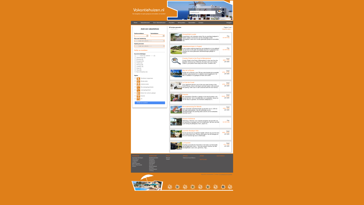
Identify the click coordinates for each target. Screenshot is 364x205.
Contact (201, 22)
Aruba (202, 156)
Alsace (134, 166)
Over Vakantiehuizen (159, 22)
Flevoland (151, 163)
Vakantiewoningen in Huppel (192, 46)
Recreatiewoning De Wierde (191, 106)
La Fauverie (186, 143)
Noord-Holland (153, 166)
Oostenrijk (221, 156)
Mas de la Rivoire (188, 70)
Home (135, 22)
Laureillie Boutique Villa (190, 131)
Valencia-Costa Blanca (189, 157)
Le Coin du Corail (188, 82)
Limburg (151, 170)
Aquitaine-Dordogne (137, 157)
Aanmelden (191, 22)
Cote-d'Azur (135, 159)
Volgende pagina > (227, 29)
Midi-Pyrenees (136, 163)
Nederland (153, 156)
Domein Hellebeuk (188, 118)
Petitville (185, 94)
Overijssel (152, 160)
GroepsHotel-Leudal (189, 34)
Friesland (151, 159)
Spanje (185, 156)
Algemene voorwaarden (207, 174)
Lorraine (134, 162)
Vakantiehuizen (145, 22)
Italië (168, 156)
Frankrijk (135, 156)
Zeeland (151, 167)
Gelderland (152, 162)
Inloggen (229, 22)
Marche (168, 157)
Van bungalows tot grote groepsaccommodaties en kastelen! (149, 14)
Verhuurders (181, 22)
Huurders (171, 22)
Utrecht (151, 165)
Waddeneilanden (153, 157)
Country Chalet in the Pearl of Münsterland (196, 58)
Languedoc (135, 160)
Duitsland (203, 159)
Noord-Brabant (153, 169)
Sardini (168, 159)
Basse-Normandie (137, 165)
